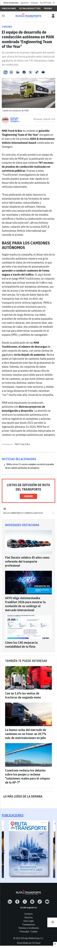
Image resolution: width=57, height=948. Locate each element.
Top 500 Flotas (45, 3)
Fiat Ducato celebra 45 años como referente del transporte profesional (27, 561)
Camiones (7, 26)
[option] (28, 848)
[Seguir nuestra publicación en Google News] (5, 72)
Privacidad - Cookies (28, 931)
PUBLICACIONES (9, 8)
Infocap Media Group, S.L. (32, 938)
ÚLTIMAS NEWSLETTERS (30, 8)
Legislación (24, 3)
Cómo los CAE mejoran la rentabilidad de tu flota (21, 644)
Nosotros (28, 917)
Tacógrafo (34, 3)
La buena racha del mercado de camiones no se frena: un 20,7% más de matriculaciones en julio (25, 734)
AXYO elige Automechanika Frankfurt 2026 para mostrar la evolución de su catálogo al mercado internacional (25, 604)
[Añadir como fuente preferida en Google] (52, 922)
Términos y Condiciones (28, 928)
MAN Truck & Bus (22, 444)
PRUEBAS (48, 8)
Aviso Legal (28, 921)
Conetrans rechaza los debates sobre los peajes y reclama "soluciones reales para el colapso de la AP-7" (27, 776)
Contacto (28, 913)
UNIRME (28, 496)
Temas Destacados (11, 3)
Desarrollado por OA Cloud (28, 942)
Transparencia (28, 924)
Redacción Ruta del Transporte (14, 119)
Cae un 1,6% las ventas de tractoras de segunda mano (23, 695)
